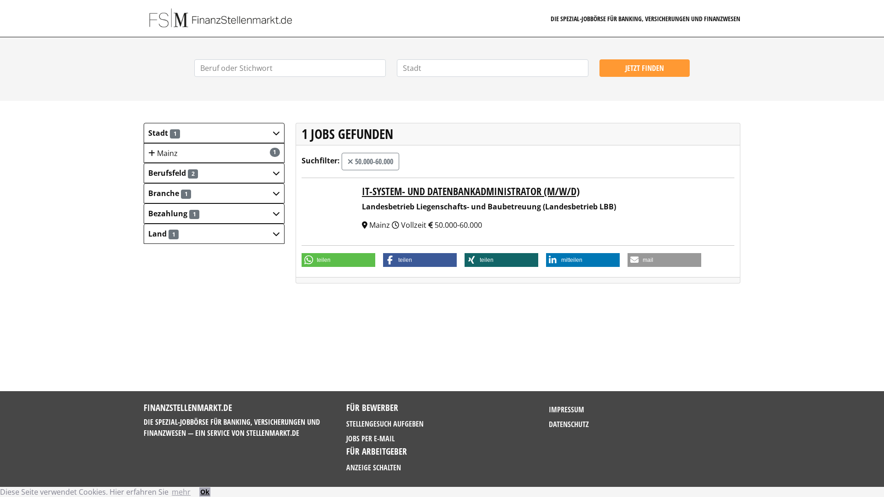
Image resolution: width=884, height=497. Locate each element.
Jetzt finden (644, 68)
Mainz (216, 153)
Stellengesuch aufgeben (385, 424)
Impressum (566, 410)
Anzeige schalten (373, 467)
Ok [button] (204, 491)
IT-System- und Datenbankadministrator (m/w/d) (471, 191)
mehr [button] (181, 492)
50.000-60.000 (373, 161)
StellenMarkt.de (272, 433)
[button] (214, 133)
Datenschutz (569, 424)
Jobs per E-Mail (370, 438)
